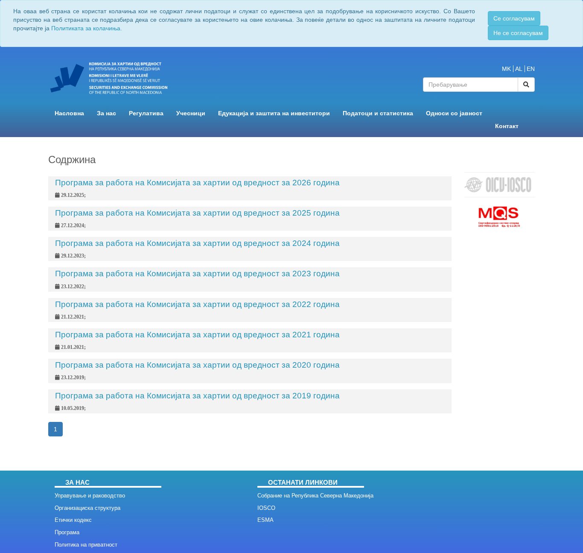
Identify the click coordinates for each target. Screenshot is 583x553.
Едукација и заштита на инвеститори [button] (274, 113)
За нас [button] (106, 113)
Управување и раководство (90, 495)
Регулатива (146, 113)
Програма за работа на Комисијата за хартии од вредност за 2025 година (197, 212)
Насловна (69, 113)
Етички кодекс (73, 520)
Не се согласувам (518, 32)
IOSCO (266, 508)
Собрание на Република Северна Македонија (315, 495)
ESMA (265, 520)
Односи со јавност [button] (454, 113)
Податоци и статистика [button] (378, 113)
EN (531, 68)
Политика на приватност (86, 544)
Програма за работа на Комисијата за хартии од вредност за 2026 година (197, 182)
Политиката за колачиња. (86, 28)
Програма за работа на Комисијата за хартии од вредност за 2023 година (197, 273)
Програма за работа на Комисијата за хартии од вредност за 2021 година (197, 334)
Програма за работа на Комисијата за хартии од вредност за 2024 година (197, 243)
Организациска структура (87, 508)
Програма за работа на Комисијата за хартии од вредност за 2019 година (197, 395)
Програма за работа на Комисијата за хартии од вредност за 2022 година (197, 304)
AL (518, 68)
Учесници (190, 113)
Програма (67, 532)
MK (506, 68)
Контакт (507, 126)
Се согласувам (514, 18)
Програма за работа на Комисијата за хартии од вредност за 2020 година (197, 364)
